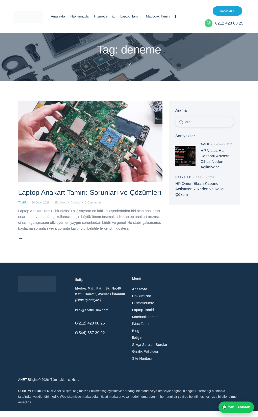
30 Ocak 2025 (41, 202)
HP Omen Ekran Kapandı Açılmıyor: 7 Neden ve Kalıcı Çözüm (199, 189)
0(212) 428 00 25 (90, 323)
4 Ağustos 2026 (223, 144)
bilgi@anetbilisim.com (91, 310)
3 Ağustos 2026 (205, 177)
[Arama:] (204, 122)
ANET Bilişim (27, 379)
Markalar (183, 177)
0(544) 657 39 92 (90, 333)
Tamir (22, 202)
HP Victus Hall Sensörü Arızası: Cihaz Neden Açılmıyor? (215, 158)
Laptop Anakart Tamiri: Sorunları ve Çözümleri (89, 192)
